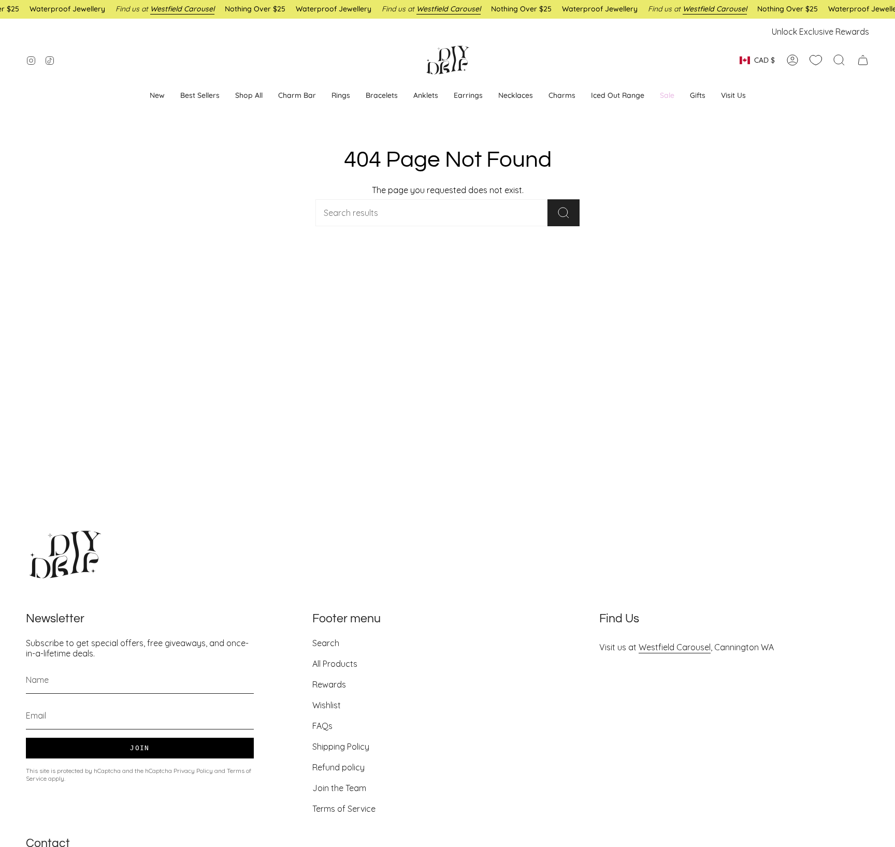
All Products (334, 664)
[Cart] (863, 60)
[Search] (563, 212)
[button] (468, 95)
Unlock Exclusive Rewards (820, 31)
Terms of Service (344, 809)
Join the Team (339, 788)
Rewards (329, 684)
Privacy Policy (193, 771)
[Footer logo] (65, 554)
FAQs (322, 726)
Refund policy (338, 767)
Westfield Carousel (675, 647)
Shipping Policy (340, 746)
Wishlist (326, 705)
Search (325, 643)
